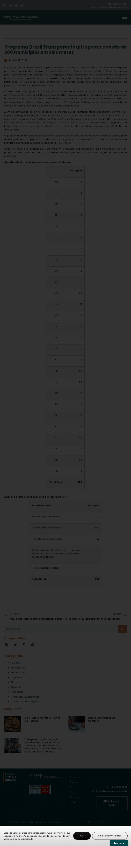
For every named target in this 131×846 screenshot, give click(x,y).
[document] (65, 423)
